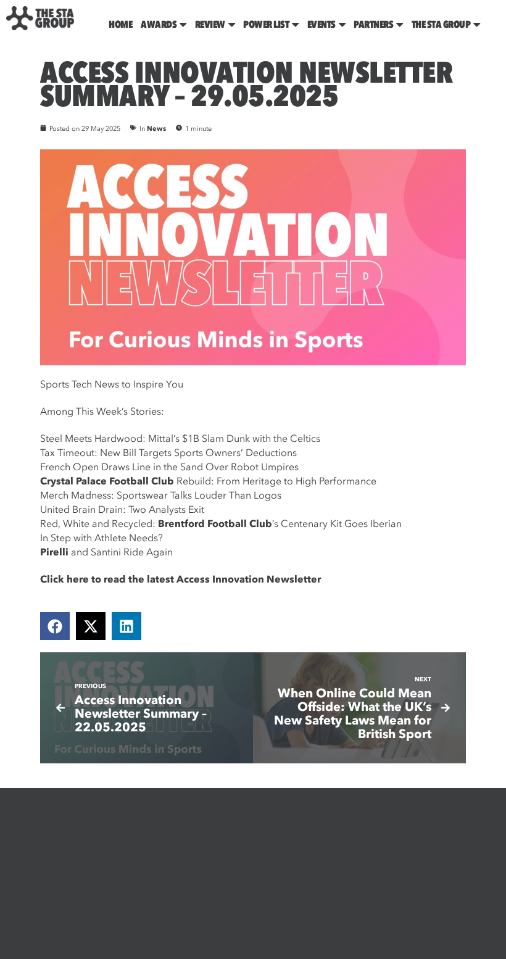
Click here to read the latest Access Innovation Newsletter (180, 579)
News (156, 128)
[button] (55, 626)
